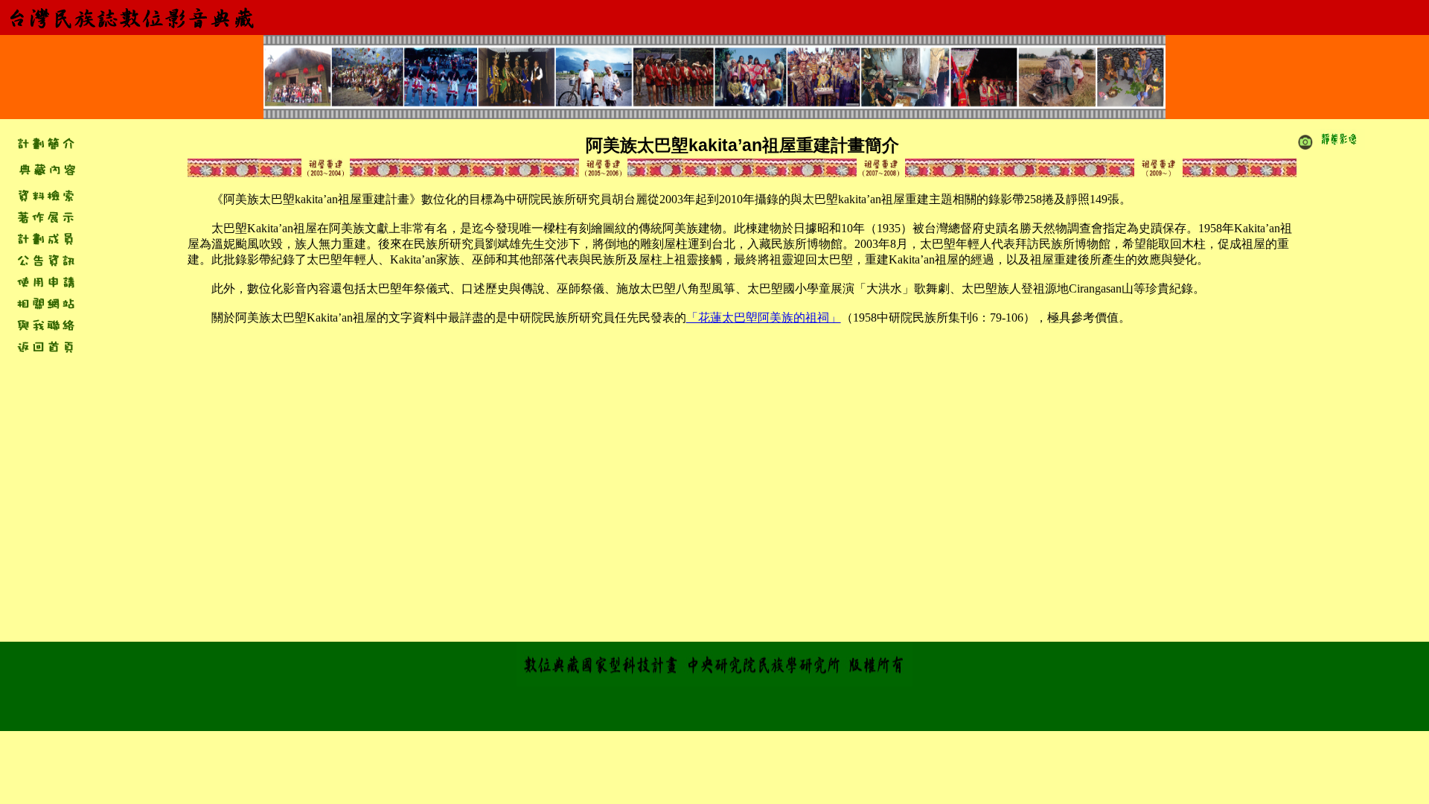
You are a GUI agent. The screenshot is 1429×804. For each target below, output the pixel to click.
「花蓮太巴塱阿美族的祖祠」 (763, 317)
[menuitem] (46, 168)
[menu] (45, 168)
